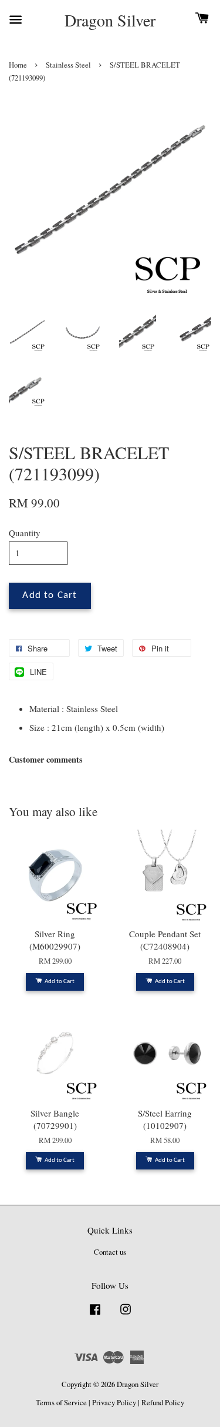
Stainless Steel (68, 65)
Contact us (110, 1252)
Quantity (24, 533)
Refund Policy (162, 1403)
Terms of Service (61, 1403)
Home (18, 65)
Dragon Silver (110, 21)
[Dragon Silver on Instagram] (125, 1315)
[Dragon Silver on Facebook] (95, 1315)
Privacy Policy (114, 1403)
